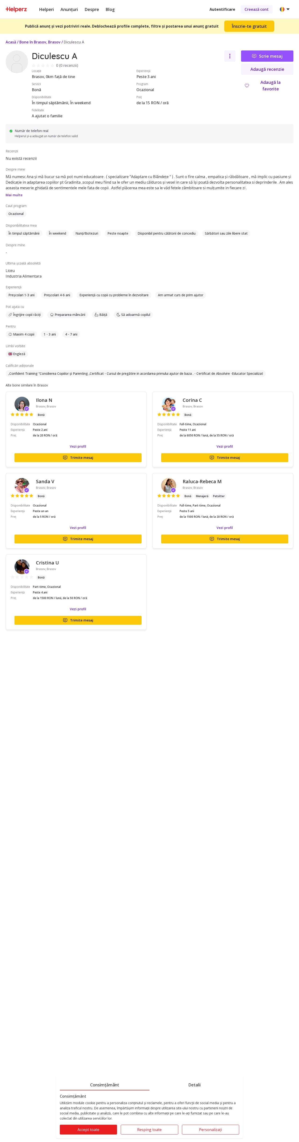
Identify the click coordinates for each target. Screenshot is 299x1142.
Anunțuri (69, 9)
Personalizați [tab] (210, 1129)
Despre (92, 9)
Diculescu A (74, 42)
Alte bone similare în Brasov (27, 385)
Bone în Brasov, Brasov (40, 42)
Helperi (46, 9)
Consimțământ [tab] (104, 1085)
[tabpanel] (149, 1116)
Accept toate (88, 1129)
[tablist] (149, 1084)
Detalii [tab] (194, 1085)
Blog (110, 9)
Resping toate (149, 1129)
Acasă (11, 42)
